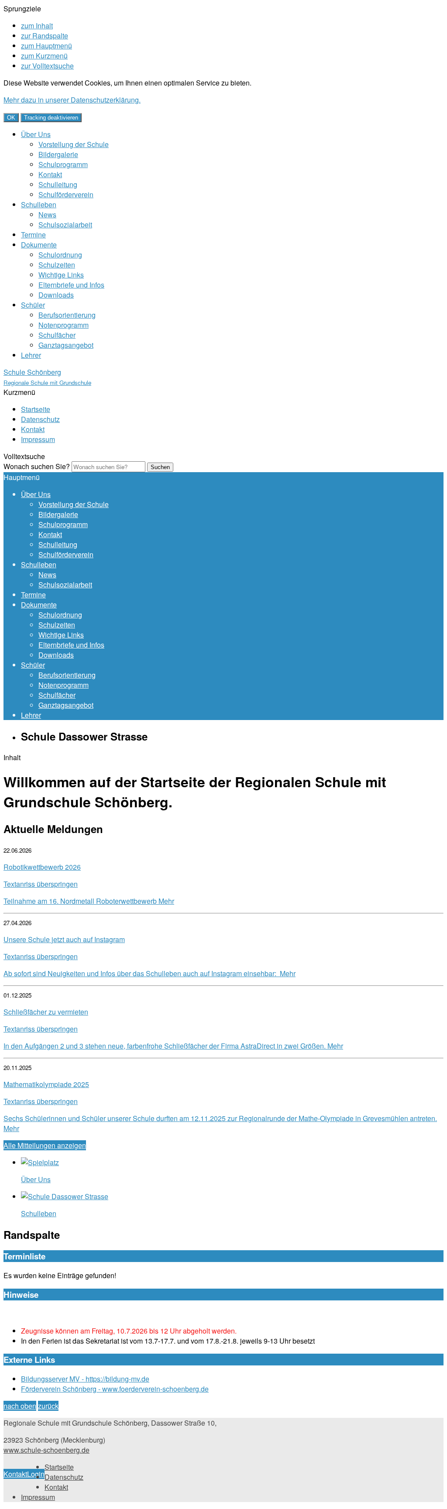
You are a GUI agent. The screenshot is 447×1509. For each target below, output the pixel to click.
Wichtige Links (61, 275)
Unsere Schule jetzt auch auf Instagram (64, 939)
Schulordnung (60, 255)
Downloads (56, 295)
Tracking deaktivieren (51, 117)
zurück (48, 1406)
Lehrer (31, 355)
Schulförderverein (65, 194)
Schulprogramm (63, 164)
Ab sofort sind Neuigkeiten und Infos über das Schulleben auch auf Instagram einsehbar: (149, 973)
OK (11, 117)
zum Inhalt (37, 26)
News (47, 214)
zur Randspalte (44, 36)
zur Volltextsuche (47, 66)
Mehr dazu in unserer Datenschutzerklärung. (72, 100)
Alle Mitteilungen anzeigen (44, 1145)
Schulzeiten (56, 265)
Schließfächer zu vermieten (45, 1012)
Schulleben (38, 204)
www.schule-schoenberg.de (46, 1450)
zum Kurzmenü (44, 56)
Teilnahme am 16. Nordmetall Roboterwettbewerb (88, 901)
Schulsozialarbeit (65, 224)
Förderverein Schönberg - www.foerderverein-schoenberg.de (115, 1389)
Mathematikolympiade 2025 (46, 1084)
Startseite (35, 409)
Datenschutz (40, 419)
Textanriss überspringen (40, 884)
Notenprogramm (63, 325)
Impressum (38, 439)
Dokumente (39, 245)
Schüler (33, 305)
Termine (33, 235)
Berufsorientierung (67, 315)
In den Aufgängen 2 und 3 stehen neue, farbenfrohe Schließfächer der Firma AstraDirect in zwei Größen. (173, 1046)
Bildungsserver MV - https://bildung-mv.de (85, 1379)
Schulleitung (57, 184)
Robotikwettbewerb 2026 (42, 867)
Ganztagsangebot (65, 345)
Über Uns (36, 134)
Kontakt (50, 174)
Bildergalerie (58, 154)
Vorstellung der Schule (73, 144)
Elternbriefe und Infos (71, 285)
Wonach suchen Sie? (36, 466)
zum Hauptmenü (46, 46)
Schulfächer (57, 335)
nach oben (19, 1406)
